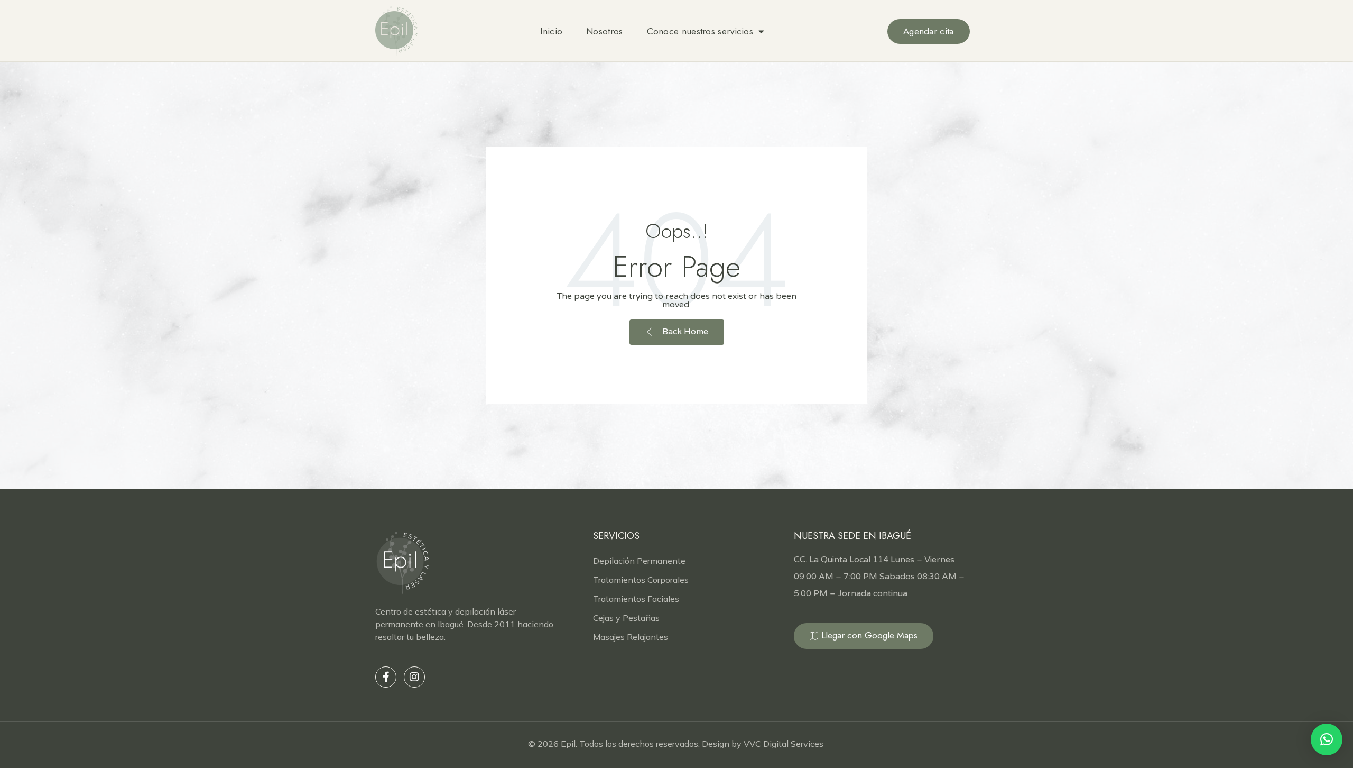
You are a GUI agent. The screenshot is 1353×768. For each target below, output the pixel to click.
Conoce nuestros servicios (700, 31)
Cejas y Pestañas (626, 617)
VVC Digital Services (785, 743)
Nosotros (604, 31)
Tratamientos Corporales (641, 579)
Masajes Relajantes (630, 637)
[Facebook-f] (385, 677)
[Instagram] (414, 677)
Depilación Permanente (639, 560)
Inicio (551, 31)
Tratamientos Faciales (636, 598)
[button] (1326, 739)
